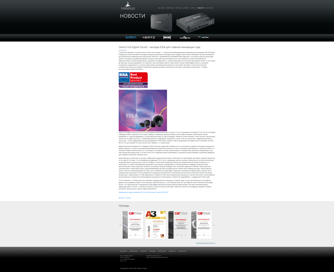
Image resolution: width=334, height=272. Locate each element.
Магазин (161, 8)
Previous (117, 225)
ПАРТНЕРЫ (162, 251)
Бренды (179, 8)
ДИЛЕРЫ (144, 251)
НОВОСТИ (172, 251)
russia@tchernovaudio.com (159, 257)
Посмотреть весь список (205, 243)
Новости (200, 8)
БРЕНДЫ (152, 251)
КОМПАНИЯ (134, 251)
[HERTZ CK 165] (178, 225)
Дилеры (186, 8)
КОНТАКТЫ (182, 251)
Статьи (193, 8)
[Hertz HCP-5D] (155, 225)
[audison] (132, 225)
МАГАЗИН (123, 251)
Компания (170, 8)
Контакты (209, 8)
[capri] (201, 225)
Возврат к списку (125, 198)
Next (216, 225)
